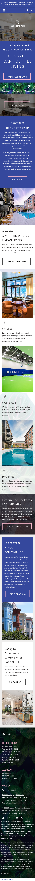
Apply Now (17, 179)
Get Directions (18, 594)
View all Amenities (16, 261)
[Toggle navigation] (3, 10)
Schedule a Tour (20, 105)
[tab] (14, 38)
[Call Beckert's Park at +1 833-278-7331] (32, 10)
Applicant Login (18, 795)
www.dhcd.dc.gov (6, 831)
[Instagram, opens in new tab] (9, 734)
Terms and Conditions (21, 798)
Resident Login (7, 795)
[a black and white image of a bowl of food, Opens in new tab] (22, 817)
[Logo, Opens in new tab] (8, 817)
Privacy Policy (7, 798)
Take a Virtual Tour (17, 526)
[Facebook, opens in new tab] (4, 734)
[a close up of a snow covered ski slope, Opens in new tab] (17, 817)
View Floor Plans (17, 77)
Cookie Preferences (9, 803)
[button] (17, 4)
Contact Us (15, 682)
